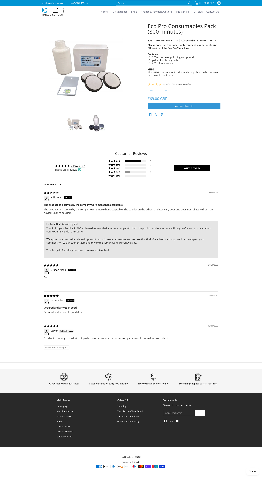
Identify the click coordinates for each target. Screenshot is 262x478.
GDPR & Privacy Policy (128, 421)
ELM (150, 40)
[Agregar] (166, 90)
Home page (62, 406)
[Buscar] (189, 3)
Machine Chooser (65, 411)
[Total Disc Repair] (53, 11)
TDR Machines (64, 416)
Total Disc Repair (128, 457)
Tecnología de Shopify (131, 462)
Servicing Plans (64, 436)
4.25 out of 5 (78, 166)
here (170, 75)
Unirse (200, 412)
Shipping (121, 406)
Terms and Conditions (128, 416)
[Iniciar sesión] (219, 3)
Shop (59, 421)
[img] (51, 193)
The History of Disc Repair (130, 411)
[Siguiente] (127, 67)
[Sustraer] (151, 90)
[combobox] (151, 3)
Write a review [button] (192, 168)
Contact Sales (63, 426)
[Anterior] (43, 67)
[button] (150, 114)
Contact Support (65, 431)
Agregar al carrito (184, 106)
